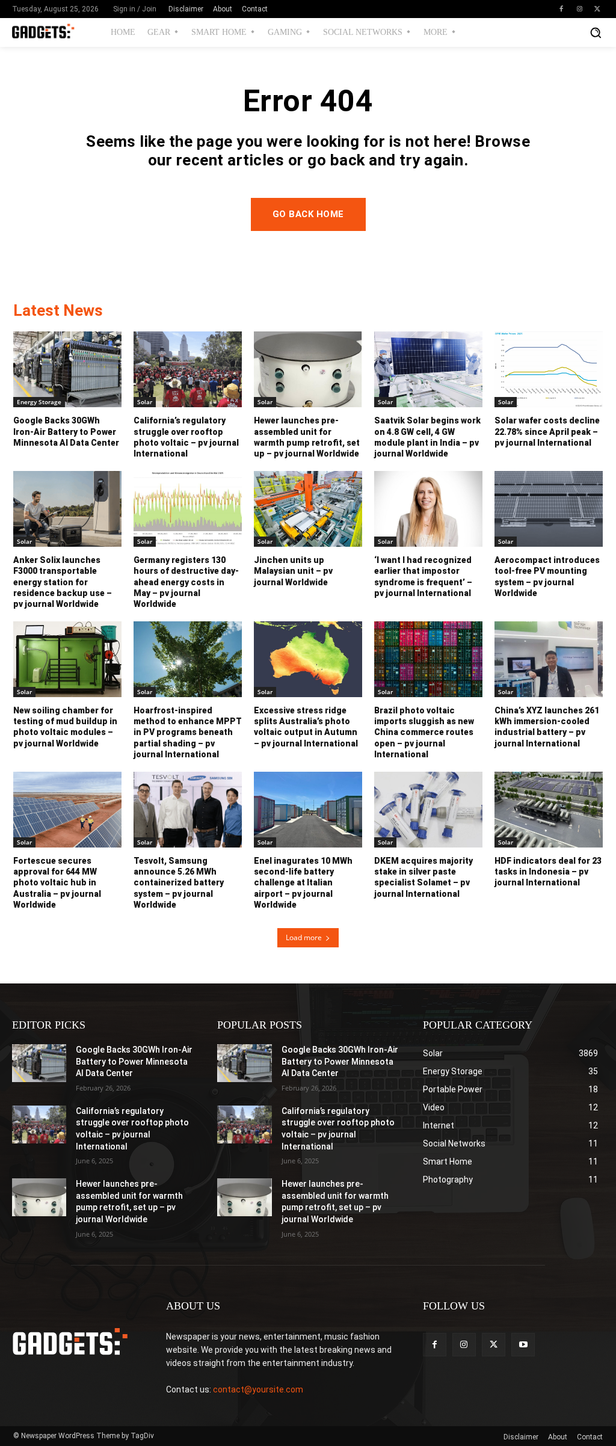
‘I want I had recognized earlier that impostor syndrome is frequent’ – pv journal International (423, 576)
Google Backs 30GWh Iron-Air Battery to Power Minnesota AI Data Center (66, 431)
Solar (144, 402)
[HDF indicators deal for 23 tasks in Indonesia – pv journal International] (548, 810)
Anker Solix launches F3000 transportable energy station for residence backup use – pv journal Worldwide (62, 582)
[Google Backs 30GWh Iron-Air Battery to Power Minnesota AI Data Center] (67, 369)
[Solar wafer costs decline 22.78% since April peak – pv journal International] (548, 369)
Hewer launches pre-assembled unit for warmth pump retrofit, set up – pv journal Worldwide (307, 437)
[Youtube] (523, 1344)
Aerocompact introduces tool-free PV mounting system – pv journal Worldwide (547, 576)
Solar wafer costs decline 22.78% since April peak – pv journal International (547, 431)
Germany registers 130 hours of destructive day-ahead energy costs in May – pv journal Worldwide (186, 582)
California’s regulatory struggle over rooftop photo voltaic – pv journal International (186, 437)
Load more (304, 937)
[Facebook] (561, 9)
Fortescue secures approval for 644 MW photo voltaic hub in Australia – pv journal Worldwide (57, 882)
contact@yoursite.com (258, 1389)
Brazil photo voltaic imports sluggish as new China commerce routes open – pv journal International (424, 732)
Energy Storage (39, 402)
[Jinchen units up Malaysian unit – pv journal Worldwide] (308, 509)
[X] (597, 9)
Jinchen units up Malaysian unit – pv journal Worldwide (293, 570)
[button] (595, 32)
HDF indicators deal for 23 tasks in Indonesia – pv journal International (548, 871)
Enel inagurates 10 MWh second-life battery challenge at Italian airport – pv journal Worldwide (303, 882)
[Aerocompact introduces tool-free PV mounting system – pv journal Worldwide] (548, 509)
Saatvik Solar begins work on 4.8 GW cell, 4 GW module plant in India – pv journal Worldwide (427, 437)
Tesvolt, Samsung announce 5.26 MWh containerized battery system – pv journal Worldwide (179, 882)
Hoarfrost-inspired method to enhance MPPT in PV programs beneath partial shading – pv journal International (188, 732)
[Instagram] (579, 9)
